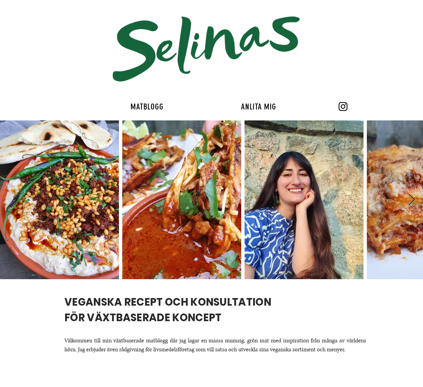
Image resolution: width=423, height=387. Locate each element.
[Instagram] (343, 106)
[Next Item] (411, 200)
